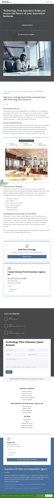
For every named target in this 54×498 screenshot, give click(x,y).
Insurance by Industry (27, 91)
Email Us (11, 291)
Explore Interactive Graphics (27, 397)
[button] (49, 2)
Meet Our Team (27, 408)
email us (41, 379)
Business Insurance (13, 91)
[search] (44, 2)
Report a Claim (27, 419)
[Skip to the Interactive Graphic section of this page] (26, 34)
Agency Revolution (36, 484)
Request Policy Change (27, 427)
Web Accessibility (27, 412)
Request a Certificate (27, 425)
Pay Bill (27, 421)
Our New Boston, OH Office (17, 278)
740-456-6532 (13, 289)
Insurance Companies (27, 399)
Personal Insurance (27, 391)
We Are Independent (27, 410)
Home (5, 91)
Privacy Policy (13, 486)
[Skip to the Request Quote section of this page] (26, 24)
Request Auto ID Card (27, 423)
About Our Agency (27, 406)
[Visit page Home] (7, 2)
